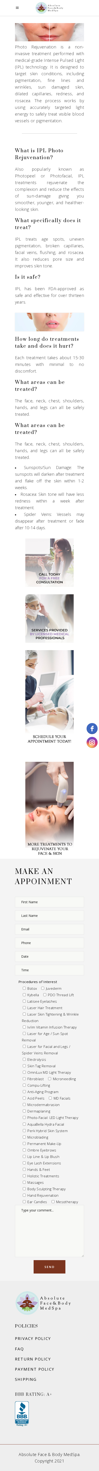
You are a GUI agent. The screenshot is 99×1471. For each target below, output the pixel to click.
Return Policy (33, 1359)
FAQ (19, 1348)
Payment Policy (34, 1369)
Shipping (26, 1379)
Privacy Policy (33, 1338)
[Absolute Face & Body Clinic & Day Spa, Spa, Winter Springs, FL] (22, 1414)
